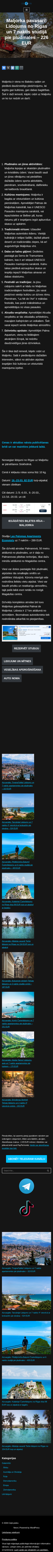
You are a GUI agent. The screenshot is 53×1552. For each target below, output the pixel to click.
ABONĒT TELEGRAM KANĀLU (26, 1158)
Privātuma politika (9, 1539)
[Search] (48, 1170)
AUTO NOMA (12, 678)
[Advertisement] (26, 131)
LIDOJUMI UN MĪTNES (17, 661)
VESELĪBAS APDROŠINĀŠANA (22, 669)
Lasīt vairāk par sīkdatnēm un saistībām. (31, 1550)
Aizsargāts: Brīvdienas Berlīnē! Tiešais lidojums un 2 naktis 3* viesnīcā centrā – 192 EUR (15, 1103)
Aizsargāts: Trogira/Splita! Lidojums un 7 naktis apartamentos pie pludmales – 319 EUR (18, 785)
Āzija (5, 1476)
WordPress (35, 1528)
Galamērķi (6, 1463)
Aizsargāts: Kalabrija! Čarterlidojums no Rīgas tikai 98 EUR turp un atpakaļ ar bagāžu (17, 904)
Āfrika (5, 1467)
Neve (16, 1528)
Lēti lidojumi (7, 1494)
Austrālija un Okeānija (12, 1472)
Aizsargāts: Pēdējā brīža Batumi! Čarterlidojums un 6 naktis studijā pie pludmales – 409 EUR (17, 865)
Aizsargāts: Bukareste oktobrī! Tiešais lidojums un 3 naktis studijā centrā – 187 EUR (18, 984)
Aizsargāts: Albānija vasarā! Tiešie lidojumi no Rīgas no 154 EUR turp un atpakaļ (17, 944)
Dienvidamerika (9, 1481)
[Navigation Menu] (27, 10)
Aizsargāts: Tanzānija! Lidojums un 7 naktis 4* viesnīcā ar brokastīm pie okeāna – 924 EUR (17, 825)
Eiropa (6, 1485)
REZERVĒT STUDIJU (26, 648)
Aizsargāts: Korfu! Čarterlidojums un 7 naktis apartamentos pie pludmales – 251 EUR (18, 1023)
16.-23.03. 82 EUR (22, 480)
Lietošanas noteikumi (11, 1532)
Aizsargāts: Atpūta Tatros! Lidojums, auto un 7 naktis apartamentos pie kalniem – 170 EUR (17, 1063)
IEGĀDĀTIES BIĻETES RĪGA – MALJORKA (26, 523)
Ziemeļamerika (9, 1490)
